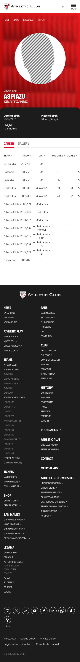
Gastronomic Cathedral (16, 538)
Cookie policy (28, 638)
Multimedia (9, 317)
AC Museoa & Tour (50, 497)
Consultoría (10, 569)
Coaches (8, 573)
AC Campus (9, 582)
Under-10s (9, 453)
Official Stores (11, 505)
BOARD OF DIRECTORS (50, 359)
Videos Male (10, 336)
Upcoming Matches (13, 462)
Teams (16, 19)
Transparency (48, 373)
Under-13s (9, 425)
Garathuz (8, 557)
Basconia (28, 19)
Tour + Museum (11, 486)
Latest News (9, 312)
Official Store (48, 487)
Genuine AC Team (12, 458)
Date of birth (12, 115)
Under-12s (9, 434)
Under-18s (9, 402)
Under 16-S (9, 411)
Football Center (12, 565)
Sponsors (46, 369)
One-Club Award (49, 444)
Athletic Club (10, 364)
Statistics (45, 411)
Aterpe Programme (50, 449)
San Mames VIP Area (13, 529)
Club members (48, 312)
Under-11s (8, 448)
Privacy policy (48, 638)
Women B (8, 374)
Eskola (7, 591)
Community (46, 336)
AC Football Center (13, 561)
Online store (10, 500)
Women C (8, 388)
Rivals (44, 406)
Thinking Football (50, 511)
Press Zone (46, 378)
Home (6, 19)
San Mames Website (50, 492)
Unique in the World (51, 483)
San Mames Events (13, 533)
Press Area (10, 638)
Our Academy (10, 552)
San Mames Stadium (13, 519)
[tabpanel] (40, 209)
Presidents (46, 416)
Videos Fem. (9, 341)
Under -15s (9, 416)
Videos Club (9, 350)
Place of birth (49, 115)
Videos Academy (12, 345)
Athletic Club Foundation (53, 506)
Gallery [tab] (23, 143)
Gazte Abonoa (48, 317)
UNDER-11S (8, 444)
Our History (47, 392)
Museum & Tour (11, 524)
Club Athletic (47, 322)
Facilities (45, 364)
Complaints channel (47, 644)
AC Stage (8, 587)
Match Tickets (10, 477)
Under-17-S (9, 406)
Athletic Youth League (14, 397)
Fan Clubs (46, 326)
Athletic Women (11, 369)
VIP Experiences (11, 481)
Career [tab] (9, 143)
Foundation (49, 430)
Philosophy (46, 355)
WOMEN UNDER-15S (12, 420)
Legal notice (11, 644)
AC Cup (7, 577)
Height (8, 125)
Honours (45, 397)
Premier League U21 (13, 383)
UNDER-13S (9, 430)
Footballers (47, 402)
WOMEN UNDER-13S (12, 439)
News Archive (10, 322)
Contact (47, 458)
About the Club (48, 350)
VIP (42, 331)
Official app (49, 468)
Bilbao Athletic (11, 378)
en (63, 6)
